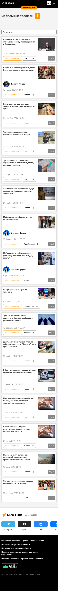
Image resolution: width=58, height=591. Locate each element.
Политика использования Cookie (16, 548)
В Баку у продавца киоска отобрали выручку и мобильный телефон (19, 371)
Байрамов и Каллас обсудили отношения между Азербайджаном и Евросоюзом (19, 41)
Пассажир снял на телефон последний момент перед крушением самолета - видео (16, 457)
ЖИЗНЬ (27, 446)
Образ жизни (29, 306)
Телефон (27, 280)
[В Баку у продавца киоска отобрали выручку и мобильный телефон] (46, 375)
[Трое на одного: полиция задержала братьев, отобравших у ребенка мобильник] (46, 319)
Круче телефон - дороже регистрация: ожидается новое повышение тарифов (17, 429)
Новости (27, 58)
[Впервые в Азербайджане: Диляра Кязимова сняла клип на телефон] (46, 72)
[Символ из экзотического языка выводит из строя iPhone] (46, 485)
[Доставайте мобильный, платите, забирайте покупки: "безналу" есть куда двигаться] (46, 347)
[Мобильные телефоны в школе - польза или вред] (46, 222)
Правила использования (33, 540)
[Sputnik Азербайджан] (8, 4)
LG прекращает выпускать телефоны (15, 290)
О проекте (6, 540)
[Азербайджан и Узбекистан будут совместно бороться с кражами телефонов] (46, 193)
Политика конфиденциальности (15, 544)
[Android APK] (10, 566)
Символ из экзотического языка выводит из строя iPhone (18, 482)
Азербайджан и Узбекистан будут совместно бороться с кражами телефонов (18, 191)
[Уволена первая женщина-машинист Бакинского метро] (46, 137)
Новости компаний (10, 558)
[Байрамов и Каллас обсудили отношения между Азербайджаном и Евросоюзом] (46, 44)
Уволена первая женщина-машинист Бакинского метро (16, 133)
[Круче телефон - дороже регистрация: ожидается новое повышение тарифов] (46, 431)
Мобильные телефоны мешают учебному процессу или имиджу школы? (18, 255)
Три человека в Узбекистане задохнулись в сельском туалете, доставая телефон (18, 163)
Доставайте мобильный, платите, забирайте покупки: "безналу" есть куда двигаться (19, 344)
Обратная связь (27, 558)
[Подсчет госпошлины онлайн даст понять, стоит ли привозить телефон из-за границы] (46, 403)
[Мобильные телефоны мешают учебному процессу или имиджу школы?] (46, 258)
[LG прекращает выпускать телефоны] (46, 293)
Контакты (16, 540)
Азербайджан (29, 244)
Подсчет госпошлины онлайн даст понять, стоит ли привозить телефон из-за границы (19, 400)
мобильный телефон (17, 16)
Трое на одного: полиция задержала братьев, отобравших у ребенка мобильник (18, 318)
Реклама (39, 558)
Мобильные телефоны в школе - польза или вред (18, 218)
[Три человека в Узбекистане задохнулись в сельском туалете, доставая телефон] (46, 165)
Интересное (28, 123)
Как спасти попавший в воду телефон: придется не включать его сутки (19, 106)
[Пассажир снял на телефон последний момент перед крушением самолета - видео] (46, 459)
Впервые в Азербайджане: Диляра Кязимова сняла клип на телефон (19, 68)
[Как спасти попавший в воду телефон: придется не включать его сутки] (46, 109)
